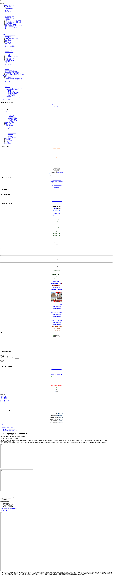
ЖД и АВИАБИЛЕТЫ (7, 99)
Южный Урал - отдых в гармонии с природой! (14, 74)
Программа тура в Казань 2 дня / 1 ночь (13, 21)
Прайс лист (7, 19)
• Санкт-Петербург (9, 125)
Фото (6, 86)
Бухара (9, 54)
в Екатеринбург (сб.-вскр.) (10, 35)
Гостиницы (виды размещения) (11, 12)
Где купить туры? (11, 94)
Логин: (2, 353)
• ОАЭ (6, 141)
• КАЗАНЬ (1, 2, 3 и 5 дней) (10, 113)
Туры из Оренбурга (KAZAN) (11, 27)
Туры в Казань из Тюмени (10, 24)
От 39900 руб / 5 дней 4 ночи (56, 320)
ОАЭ (6, 57)
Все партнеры (56, 187)
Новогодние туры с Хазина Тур (11, 47)
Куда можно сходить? (9, 16)
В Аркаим (7, 37)
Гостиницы (7, 13)
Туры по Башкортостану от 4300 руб (10, 430)
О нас (4, 80)
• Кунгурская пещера (12, 137)
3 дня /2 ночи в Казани (12, 118)
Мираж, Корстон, (56, 287)
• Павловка (10, 128)
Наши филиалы (8, 77)
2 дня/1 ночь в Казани (12, 117)
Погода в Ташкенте (4, 405)
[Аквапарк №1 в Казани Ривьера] (56, 181)
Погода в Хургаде (4, 401)
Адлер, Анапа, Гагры (9, 40)
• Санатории (10, 134)
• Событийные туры (9, 126)
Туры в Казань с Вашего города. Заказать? (13, 25)
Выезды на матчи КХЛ (9, 45)
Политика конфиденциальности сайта (12, 97)
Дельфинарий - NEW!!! (10, 46)
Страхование (7, 87)
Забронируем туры (56, 281)
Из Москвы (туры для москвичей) (12, 56)
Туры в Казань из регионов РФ (9, 429)
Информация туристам (12, 93)
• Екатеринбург (8, 124)
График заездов (8, 6)
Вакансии (7, 84)
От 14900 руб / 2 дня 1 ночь (56, 304)
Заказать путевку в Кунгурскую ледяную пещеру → (9, 508)
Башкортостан (5, 63)
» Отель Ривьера (11, 121)
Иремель (7, 69)
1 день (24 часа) (11, 116)
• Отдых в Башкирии (9, 127)
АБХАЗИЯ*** (8, 55)
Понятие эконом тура (9, 18)
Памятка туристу (8, 17)
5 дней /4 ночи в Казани (12, 120)
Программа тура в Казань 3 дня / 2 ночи (13, 22)
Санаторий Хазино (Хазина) (11, 71)
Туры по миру (8, 138)
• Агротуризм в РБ (11, 131)
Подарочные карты (11, 95)
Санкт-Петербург (8, 42)
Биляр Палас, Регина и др (56, 289)
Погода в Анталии (4, 402)
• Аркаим (9, 135)
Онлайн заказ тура (6, 427)
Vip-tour (6, 9)
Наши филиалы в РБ (7, 143)
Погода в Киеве (3, 403)
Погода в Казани (3, 397)
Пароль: (2, 355)
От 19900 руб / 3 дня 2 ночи (56, 312)
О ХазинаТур (8, 81)
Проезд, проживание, (56, 306)
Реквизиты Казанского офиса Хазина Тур (13, 78)
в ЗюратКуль (7, 61)
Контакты (5, 75)
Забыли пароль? (6, 364)
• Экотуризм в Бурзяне (12, 130)
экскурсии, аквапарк (56, 308)
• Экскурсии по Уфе (12, 133)
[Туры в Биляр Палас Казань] (56, 302)
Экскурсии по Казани (9, 31)
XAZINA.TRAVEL (62, 198)
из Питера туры (8, 62)
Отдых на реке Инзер (9, 66)
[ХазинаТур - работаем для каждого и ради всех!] (2, 0)
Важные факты (11, 91)
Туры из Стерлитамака (9, 28)
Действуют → (4, 510)
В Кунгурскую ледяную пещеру (11, 38)
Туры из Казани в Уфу (9, 52)
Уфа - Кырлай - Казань (9, 29)
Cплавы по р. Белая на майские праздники (13, 68)
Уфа (6, 44)
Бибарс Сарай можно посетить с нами (12, 11)
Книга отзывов (8, 82)
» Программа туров (11, 115)
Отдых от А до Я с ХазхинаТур (11, 48)
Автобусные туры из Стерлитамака (12, 10)
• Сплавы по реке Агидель (13, 129)
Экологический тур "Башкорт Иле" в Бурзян (14, 73)
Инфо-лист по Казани (60, 172)
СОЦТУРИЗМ (8, 59)
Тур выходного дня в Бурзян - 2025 (12, 72)
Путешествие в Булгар (9, 58)
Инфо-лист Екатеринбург (60, 173)
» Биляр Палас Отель (9, 122)
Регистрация (5, 362)
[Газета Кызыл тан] (56, 182)
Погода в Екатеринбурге (5, 400)
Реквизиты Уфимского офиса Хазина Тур (13, 79)
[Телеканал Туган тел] (56, 180)
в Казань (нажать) (56, 215)
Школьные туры (8, 39)
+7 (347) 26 (54, 208)
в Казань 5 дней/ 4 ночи (10, 33)
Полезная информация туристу (11, 89)
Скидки (9, 90)
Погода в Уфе (3, 396)
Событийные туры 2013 (10, 60)
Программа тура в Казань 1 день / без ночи (13, 20)
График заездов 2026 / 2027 (8, 5)
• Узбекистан (7, 139)
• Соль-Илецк (10, 136)
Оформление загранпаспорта (13, 92)
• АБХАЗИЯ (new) (9, 140)
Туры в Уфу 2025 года (9, 64)
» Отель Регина (8, 123)
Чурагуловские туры (9, 30)
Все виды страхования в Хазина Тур (15, 88)
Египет (6, 41)
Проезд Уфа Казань (9, 23)
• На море (7, 142)
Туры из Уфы (8, 43)
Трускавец (7, 51)
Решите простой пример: (6, 357)
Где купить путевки (56, 104)
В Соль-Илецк (8, 36)
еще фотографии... (6, 492)
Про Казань (5, 7)
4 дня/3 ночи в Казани (12, 119)
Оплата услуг (8, 96)
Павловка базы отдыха (9, 70)
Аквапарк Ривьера (9, 8)
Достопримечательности (10, 14)
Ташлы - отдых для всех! (10, 49)
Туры (4, 34)
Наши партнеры (8, 83)
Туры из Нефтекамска (9, 26)
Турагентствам (6, 98)
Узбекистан (7, 53)
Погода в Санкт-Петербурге (3, 399)
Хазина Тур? (56, 106)
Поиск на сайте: (3, 2)
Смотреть (2, 196)
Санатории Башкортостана (10, 65)
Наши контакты (8, 76)
